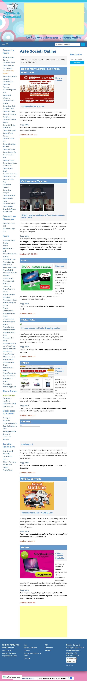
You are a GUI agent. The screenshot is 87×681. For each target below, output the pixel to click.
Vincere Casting (8, 278)
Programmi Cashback (10, 423)
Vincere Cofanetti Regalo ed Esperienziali (8, 283)
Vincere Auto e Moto (9, 259)
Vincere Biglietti (8, 270)
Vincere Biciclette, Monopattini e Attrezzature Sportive (10, 264)
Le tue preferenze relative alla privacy (52, 678)
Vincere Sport (7, 384)
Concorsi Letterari (8, 160)
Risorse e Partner (30, 648)
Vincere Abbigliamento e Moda (8, 248)
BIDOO (24, 260)
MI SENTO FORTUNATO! (11, 645)
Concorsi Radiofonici (10, 174)
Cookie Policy (71, 661)
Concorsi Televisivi (9, 204)
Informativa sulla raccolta (24, 678)
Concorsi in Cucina (9, 149)
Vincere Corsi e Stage (10, 300)
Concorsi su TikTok (9, 195)
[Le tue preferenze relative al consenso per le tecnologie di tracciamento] (12, 677)
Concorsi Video (8, 206)
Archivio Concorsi (9, 653)
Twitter (48, 650)
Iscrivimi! (77, 63)
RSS (46, 645)
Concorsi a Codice (9, 63)
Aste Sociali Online (9, 395)
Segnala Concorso (9, 656)
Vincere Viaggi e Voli (9, 387)
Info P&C (27, 650)
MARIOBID (26, 421)
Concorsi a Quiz (8, 82)
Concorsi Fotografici (9, 130)
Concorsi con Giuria (9, 106)
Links (25, 645)
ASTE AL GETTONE (31, 479)
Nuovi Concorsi (8, 648)
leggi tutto (24, 125)
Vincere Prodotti (8, 359)
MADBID (25, 363)
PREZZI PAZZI (28, 319)
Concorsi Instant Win (9, 152)
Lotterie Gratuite (8, 406)
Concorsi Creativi (8, 109)
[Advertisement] (54, 18)
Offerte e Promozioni (9, 462)
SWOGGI (25, 547)
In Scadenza (7, 650)
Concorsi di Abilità (9, 111)
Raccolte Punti (7, 212)
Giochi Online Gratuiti (9, 404)
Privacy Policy (71, 658)
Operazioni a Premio (9, 209)
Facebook (49, 648)
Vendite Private (7, 470)
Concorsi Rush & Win (9, 176)
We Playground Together (34, 181)
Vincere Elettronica (9, 313)
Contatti (27, 658)
